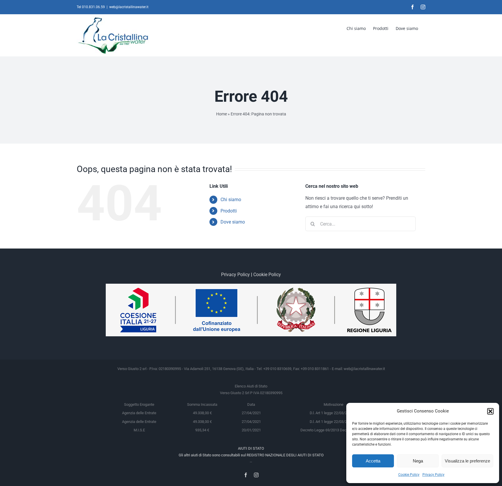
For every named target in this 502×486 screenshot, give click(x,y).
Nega (418, 460)
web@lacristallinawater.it (128, 7)
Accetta (373, 460)
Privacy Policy (433, 475)
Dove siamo (232, 222)
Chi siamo (230, 199)
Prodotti (228, 211)
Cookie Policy (408, 475)
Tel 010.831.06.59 (91, 7)
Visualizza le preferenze (467, 460)
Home (221, 114)
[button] (490, 411)
